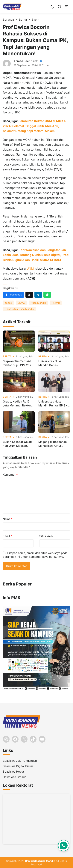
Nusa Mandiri (38, 302)
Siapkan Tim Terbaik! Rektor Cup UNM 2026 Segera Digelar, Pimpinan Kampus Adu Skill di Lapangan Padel (18, 363)
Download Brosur (14, 777)
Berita (7, 356)
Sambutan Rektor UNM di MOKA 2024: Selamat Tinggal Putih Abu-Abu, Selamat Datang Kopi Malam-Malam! (34, 126)
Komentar (10, 474)
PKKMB (55, 302)
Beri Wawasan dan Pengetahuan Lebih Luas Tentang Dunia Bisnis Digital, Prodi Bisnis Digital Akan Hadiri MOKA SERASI (36, 255)
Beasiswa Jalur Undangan (20, 760)
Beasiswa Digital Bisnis (18, 766)
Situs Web (46, 536)
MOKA (21, 302)
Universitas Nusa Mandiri (19, 308)
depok (8, 302)
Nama (8, 519)
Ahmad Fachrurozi (25, 61)
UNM (30, 268)
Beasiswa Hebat (13, 771)
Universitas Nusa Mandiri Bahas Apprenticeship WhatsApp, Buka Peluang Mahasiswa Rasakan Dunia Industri (54, 363)
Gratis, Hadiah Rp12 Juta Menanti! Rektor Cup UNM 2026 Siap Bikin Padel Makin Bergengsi (17, 403)
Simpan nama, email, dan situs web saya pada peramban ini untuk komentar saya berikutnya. (35, 554)
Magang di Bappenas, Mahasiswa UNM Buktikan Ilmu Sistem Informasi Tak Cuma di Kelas (53, 444)
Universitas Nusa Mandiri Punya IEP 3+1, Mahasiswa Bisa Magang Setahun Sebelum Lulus (53, 403)
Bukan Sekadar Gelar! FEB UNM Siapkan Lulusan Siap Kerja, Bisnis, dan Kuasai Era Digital (17, 444)
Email (7, 536)
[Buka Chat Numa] (63, 845)
